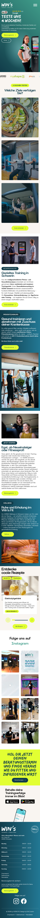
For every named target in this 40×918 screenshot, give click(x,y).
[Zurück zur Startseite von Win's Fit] (7, 8)
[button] (13, 619)
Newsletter (4, 877)
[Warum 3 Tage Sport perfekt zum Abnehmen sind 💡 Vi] (10, 661)
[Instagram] (16, 903)
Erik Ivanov (30, 911)
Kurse (5, 40)
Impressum (5, 873)
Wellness (6, 534)
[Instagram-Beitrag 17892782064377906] (10, 733)
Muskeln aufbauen (20, 160)
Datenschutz (5, 875)
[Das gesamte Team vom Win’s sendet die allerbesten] (10, 709)
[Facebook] (24, 903)
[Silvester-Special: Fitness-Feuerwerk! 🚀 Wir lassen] (30, 685)
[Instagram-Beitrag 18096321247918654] (30, 661)
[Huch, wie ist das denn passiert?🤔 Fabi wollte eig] (30, 709)
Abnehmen (20, 117)
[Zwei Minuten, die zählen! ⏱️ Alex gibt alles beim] (30, 733)
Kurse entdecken (19, 228)
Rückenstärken (20, 203)
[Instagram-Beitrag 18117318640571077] (10, 685)
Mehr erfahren (11, 611)
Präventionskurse (9, 347)
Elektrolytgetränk (13, 598)
